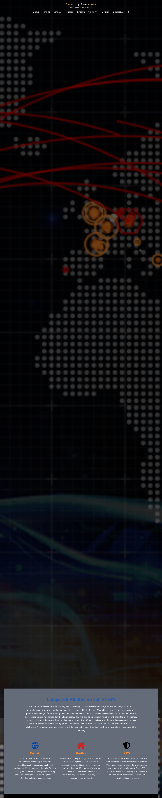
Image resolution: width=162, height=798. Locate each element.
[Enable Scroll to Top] (157, 793)
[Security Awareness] (81, 6)
